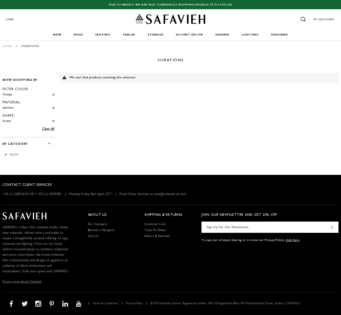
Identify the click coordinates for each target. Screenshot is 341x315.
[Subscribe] (332, 227)
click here (293, 240)
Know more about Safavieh (22, 282)
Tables (129, 34)
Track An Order (156, 230)
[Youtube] (78, 304)
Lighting (250, 34)
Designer (279, 34)
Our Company (97, 224)
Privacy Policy (134, 303)
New (57, 34)
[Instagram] (38, 304)
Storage (155, 34)
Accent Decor (189, 34)
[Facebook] (11, 304)
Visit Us (93, 236)
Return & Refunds (157, 236)
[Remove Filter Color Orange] (53, 95)
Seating (102, 34)
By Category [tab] (15, 144)
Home (7, 46)
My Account (324, 19)
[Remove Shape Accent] (53, 121)
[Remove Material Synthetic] (53, 108)
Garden (222, 34)
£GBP (10, 19)
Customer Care (155, 224)
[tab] (28, 98)
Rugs (78, 34)
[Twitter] (24, 304)
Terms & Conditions (105, 303)
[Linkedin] (65, 304)
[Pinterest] (51, 304)
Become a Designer (101, 230)
